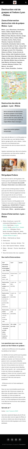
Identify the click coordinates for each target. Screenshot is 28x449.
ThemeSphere (22, 444)
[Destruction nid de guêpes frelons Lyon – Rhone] (15, 2)
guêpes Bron (15, 227)
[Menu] (2, 2)
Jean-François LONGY (12, 411)
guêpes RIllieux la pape (9, 235)
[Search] (26, 2)
